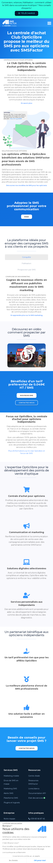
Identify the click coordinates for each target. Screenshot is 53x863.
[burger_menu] (49, 23)
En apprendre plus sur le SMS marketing (27, 315)
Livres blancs (33, 789)
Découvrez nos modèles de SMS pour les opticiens (26, 185)
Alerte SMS (8, 793)
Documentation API (37, 793)
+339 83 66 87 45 (37, 819)
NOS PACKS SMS (26, 395)
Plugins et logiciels (12, 802)
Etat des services (36, 798)
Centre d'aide (34, 776)
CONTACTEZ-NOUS (26, 403)
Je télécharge (26, 13)
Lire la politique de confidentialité (14, 852)
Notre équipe (9, 819)
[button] (26, 257)
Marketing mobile (11, 776)
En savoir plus (26, 103)
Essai (26, 217)
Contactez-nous (26, 748)
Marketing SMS (10, 789)
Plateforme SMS (11, 798)
